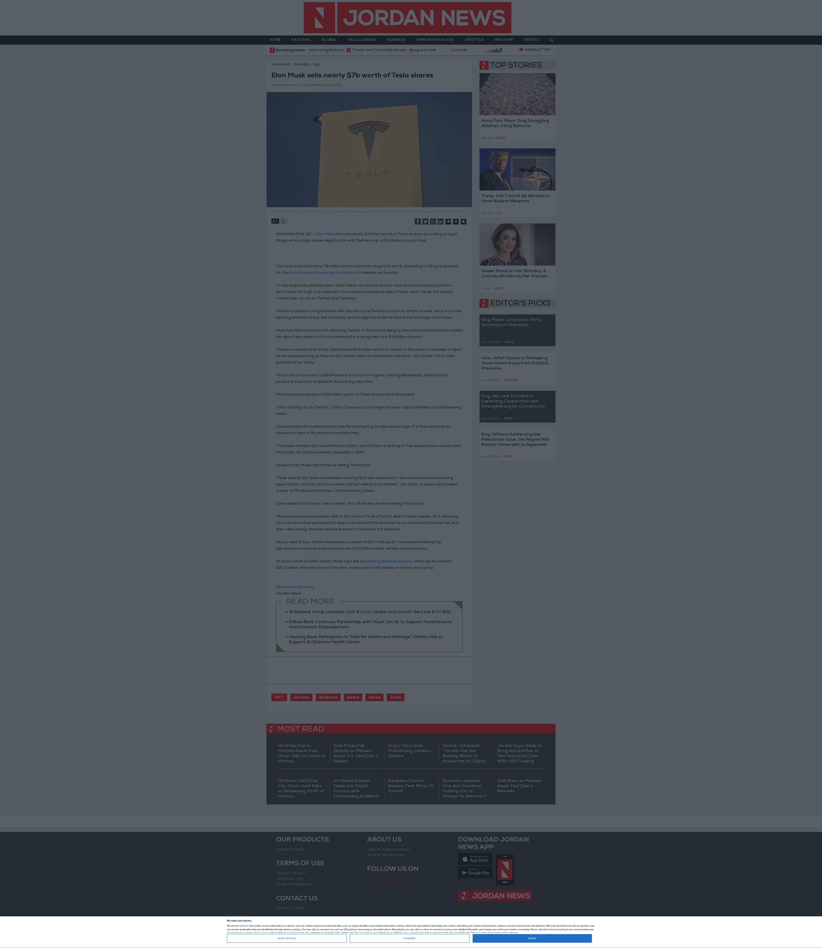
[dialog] (411, 932)
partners (244, 926)
